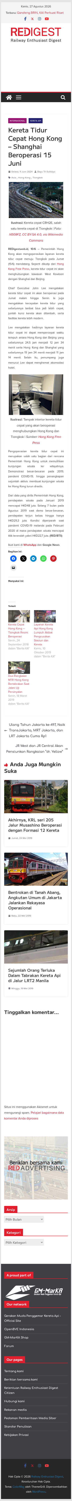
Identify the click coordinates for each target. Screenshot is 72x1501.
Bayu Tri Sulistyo (46, 171)
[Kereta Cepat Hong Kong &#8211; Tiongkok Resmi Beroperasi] (19, 616)
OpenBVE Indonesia (19, 1329)
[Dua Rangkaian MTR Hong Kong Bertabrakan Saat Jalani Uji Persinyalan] (19, 667)
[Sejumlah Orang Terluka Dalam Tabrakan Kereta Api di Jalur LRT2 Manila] (36, 933)
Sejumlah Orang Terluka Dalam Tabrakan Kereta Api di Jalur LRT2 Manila (34, 975)
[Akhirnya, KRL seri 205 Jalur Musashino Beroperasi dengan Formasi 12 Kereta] (36, 783)
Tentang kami (14, 1371)
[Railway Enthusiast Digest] (9, 97)
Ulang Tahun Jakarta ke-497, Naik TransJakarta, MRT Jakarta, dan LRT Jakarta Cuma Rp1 (37, 730)
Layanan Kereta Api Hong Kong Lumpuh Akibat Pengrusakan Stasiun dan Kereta (43, 634)
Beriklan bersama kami (21, 1379)
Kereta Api (35, 120)
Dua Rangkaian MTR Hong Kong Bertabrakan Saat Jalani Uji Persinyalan (18, 684)
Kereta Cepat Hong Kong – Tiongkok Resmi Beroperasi (18, 630)
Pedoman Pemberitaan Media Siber (30, 1418)
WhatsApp (29, 545)
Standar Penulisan (18, 1426)
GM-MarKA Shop (16, 1337)
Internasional (17, 120)
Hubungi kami (14, 1401)
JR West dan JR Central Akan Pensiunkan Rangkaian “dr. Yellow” (34, 748)
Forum (9, 1346)
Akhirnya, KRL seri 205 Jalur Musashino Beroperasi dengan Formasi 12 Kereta (35, 825)
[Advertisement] (36, 70)
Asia (13, 177)
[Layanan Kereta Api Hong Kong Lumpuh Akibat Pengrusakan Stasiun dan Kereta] (45, 616)
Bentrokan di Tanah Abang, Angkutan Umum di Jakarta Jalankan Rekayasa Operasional (35, 900)
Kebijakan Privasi (16, 1434)
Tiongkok (38, 177)
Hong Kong (24, 177)
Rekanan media (15, 1409)
